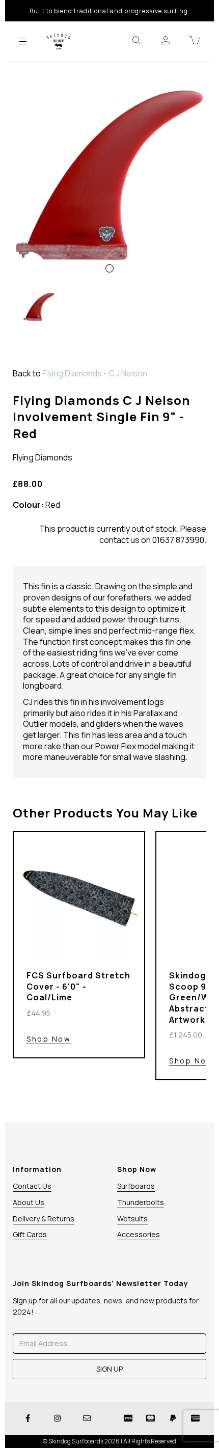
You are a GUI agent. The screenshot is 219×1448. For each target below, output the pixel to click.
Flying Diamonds (42, 457)
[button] (32, 226)
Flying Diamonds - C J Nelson (94, 373)
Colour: (28, 505)
